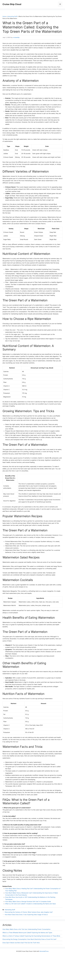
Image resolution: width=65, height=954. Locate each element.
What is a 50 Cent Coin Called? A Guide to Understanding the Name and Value (30, 904)
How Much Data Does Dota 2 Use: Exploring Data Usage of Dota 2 (26, 914)
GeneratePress (44, 951)
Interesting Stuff (12, 16)
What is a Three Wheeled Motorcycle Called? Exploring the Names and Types (27, 932)
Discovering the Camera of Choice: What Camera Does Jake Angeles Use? (29, 912)
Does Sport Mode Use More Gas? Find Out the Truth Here (21, 942)
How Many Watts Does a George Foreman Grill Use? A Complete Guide (28, 901)
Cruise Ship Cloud (12, 4)
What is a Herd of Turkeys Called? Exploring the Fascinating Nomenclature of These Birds (31, 936)
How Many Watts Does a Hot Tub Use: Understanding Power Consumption (26, 929)
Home (4, 16)
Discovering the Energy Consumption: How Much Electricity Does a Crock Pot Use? (29, 939)
